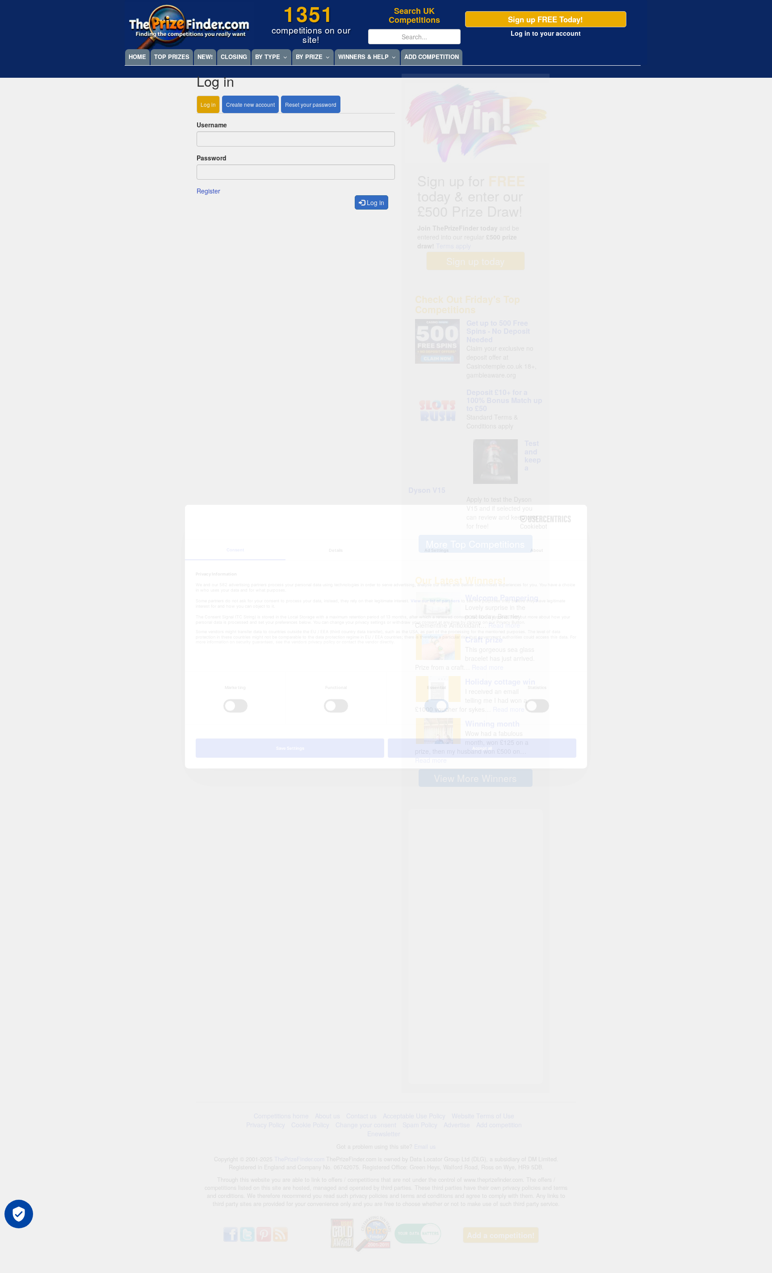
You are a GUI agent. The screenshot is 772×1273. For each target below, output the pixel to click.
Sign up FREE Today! (545, 19)
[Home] (189, 25)
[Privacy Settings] (18, 1214)
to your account (546, 33)
